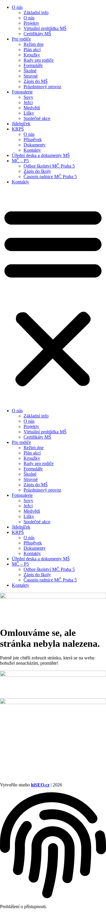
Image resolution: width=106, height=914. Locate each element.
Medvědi (32, 107)
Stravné (31, 75)
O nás (17, 7)
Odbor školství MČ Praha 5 (49, 165)
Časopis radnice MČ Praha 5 (50, 176)
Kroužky (32, 54)
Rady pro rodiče (39, 60)
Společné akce (37, 118)
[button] (53, 296)
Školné (30, 70)
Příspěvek (33, 139)
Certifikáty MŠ (37, 33)
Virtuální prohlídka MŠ (45, 28)
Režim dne (34, 44)
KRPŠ (18, 128)
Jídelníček (21, 123)
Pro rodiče (21, 38)
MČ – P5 (20, 160)
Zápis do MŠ (36, 81)
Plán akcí (32, 49)
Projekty (31, 23)
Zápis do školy (37, 171)
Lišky (29, 113)
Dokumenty (35, 144)
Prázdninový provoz (42, 86)
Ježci (28, 102)
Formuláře (33, 65)
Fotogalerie (22, 91)
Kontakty (32, 150)
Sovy (28, 97)
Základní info (36, 12)
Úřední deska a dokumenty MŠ (41, 155)
